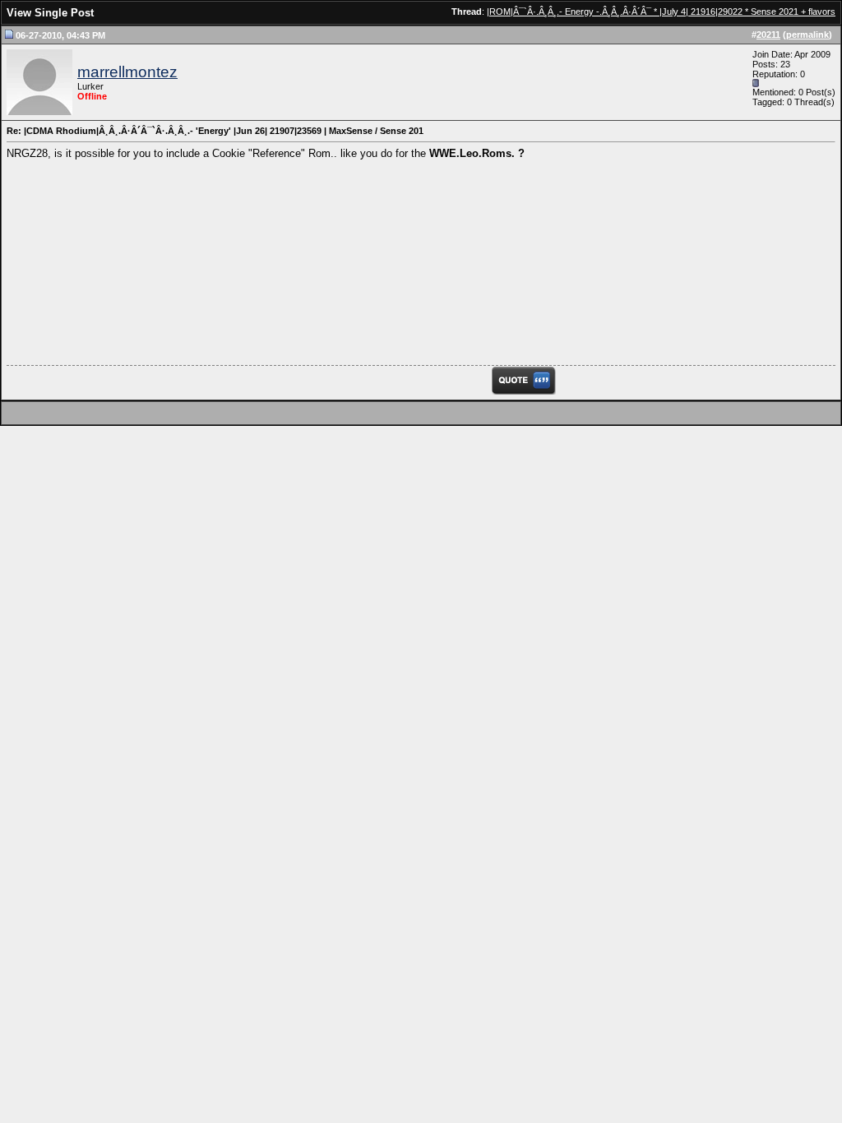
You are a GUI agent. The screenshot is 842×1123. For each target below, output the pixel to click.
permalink (807, 34)
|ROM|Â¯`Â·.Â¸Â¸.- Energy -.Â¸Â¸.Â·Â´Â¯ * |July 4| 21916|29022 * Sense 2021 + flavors (661, 11)
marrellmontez (127, 72)
